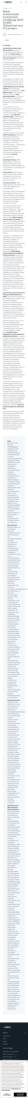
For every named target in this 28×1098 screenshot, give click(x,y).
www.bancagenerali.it (14, 689)
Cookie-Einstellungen (7, 1094)
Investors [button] (5, 1041)
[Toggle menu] (25, 2)
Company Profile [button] (6, 1036)
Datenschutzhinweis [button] (10, 1054)
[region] (14, 1079)
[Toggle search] (21, 2)
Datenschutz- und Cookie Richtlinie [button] (11, 1051)
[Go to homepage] (7, 2)
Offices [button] (4, 1038)
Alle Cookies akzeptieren (20, 1094)
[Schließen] (26, 1061)
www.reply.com (12, 522)
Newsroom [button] (5, 1044)
